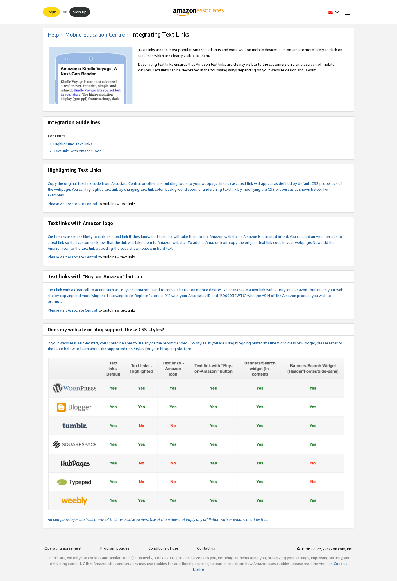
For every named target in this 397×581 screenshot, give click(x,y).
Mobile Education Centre (95, 34)
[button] (333, 11)
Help (53, 34)
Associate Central (82, 203)
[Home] (198, 12)
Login (51, 11)
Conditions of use (163, 548)
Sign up (80, 11)
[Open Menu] (346, 12)
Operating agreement (62, 548)
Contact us (206, 548)
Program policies (114, 548)
